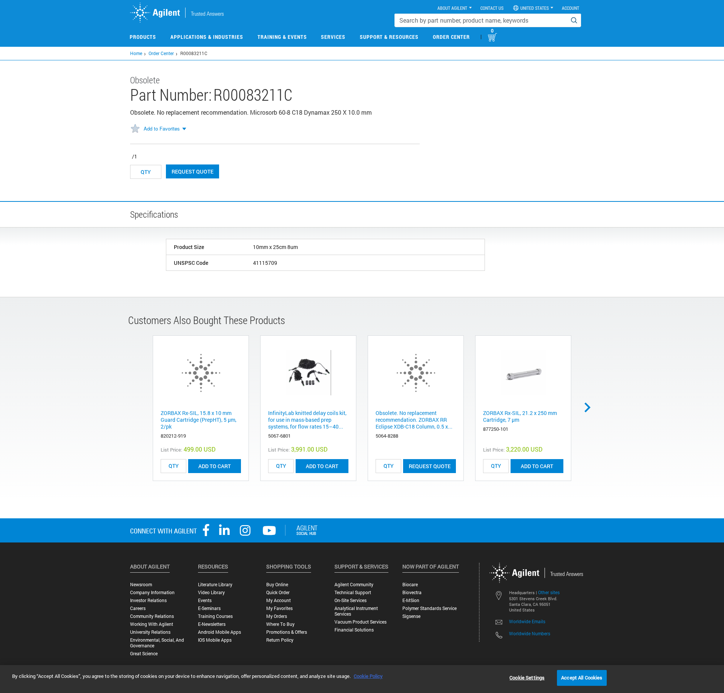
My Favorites (279, 608)
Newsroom (141, 584)
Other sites (549, 592)
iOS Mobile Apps (215, 640)
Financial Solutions (354, 630)
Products (143, 36)
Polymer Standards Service (429, 608)
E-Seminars (209, 608)
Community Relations (152, 616)
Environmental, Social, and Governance (157, 642)
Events (205, 600)
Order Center (451, 36)
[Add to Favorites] (135, 129)
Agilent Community (353, 584)
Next (590, 407)
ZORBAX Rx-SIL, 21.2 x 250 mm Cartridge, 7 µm (520, 416)
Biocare (410, 584)
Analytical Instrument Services (356, 611)
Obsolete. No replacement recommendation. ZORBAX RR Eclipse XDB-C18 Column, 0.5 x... (414, 419)
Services (333, 36)
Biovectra (412, 592)
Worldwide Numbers (529, 633)
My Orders (276, 616)
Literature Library (215, 584)
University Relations (150, 632)
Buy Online (277, 584)
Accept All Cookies (581, 677)
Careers (138, 608)
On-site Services (350, 600)
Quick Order (278, 592)
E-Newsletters (211, 624)
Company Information (152, 592)
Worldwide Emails (527, 621)
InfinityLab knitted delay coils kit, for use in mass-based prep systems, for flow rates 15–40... (307, 419)
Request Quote (192, 171)
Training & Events (282, 36)
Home (136, 53)
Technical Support (352, 592)
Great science (144, 653)
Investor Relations (148, 600)
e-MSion (410, 600)
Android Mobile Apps (219, 632)
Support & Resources (389, 36)
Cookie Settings (527, 677)
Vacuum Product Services (360, 622)
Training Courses (215, 616)
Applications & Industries (206, 36)
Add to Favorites (162, 128)
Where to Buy (280, 624)
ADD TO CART (214, 466)
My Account (278, 600)
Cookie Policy (368, 676)
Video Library (211, 592)
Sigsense (411, 616)
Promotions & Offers (286, 632)
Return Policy (279, 640)
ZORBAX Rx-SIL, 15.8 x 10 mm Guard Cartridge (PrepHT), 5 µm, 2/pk (198, 419)
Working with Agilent (151, 624)
